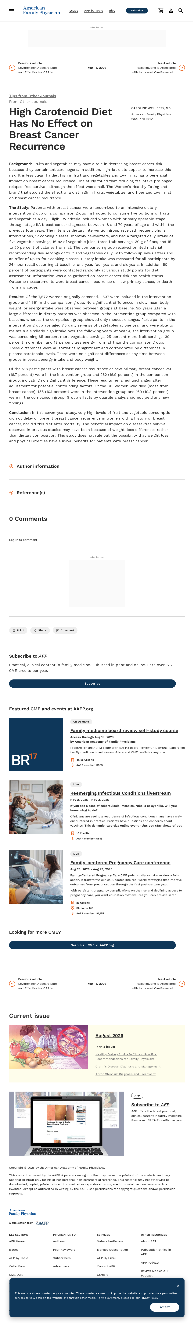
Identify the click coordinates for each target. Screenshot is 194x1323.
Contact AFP (106, 1266)
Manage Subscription (112, 1249)
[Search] (181, 10)
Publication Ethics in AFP (156, 1252)
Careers (102, 1274)
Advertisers (61, 1266)
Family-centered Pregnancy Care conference (120, 862)
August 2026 (109, 1035)
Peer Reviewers (64, 1249)
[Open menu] (11, 10)
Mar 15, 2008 (97, 67)
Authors (59, 1241)
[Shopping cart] (161, 10)
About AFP (148, 1241)
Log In (13, 540)
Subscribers (62, 1258)
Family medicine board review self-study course (124, 730)
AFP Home (17, 1241)
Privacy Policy (149, 1297)
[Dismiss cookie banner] (178, 1286)
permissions (104, 1189)
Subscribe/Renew (110, 1241)
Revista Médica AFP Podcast (155, 1273)
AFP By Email (107, 1258)
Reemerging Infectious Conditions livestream (120, 793)
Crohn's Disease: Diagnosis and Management (127, 1066)
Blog (112, 10)
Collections (17, 1266)
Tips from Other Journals (32, 96)
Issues (73, 10)
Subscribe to (150, 1104)
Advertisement (97, 27)
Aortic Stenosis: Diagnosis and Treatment (125, 1074)
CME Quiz (16, 1274)
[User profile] (171, 10)
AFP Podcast (150, 1262)
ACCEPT (165, 1307)
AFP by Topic (93, 10)
